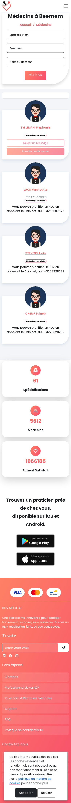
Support (11, 709)
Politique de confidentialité (24, 730)
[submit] (63, 647)
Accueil (25, 24)
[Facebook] (10, 656)
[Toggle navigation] (66, 6)
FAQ (8, 719)
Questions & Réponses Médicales (28, 698)
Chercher (35, 75)
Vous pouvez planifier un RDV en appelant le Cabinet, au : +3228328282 (35, 269)
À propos (11, 677)
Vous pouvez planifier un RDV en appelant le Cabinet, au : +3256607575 (35, 209)
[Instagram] (17, 656)
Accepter (26, 793)
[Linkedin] (4, 656)
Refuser (46, 793)
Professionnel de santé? (22, 687)
